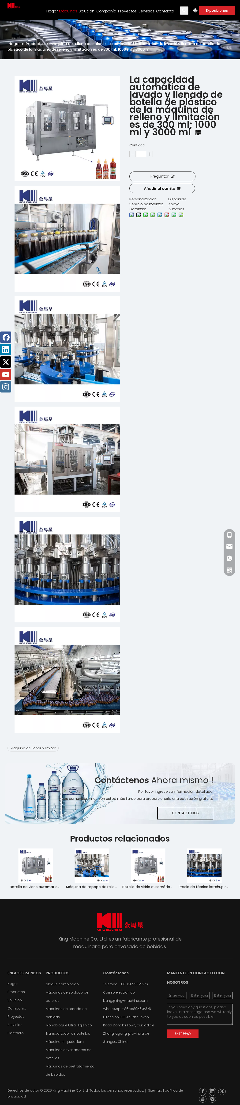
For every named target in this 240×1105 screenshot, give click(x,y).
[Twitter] (5, 362)
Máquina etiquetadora (65, 1041)
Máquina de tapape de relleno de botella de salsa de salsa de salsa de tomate (35, 886)
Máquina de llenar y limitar (33, 748)
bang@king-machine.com (125, 1000)
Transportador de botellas (68, 1033)
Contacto (16, 1033)
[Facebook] (5, 337)
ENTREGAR (183, 1033)
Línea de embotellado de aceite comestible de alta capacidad (204, 886)
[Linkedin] (5, 349)
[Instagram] (5, 386)
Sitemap (155, 1090)
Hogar (13, 983)
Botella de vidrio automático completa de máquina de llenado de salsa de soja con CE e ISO (92, 886)
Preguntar (159, 176)
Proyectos (16, 1016)
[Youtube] (5, 374)
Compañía (17, 1008)
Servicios (15, 1024)
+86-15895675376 (136, 1008)
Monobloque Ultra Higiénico (69, 1025)
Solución (15, 1000)
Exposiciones (217, 10)
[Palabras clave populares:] (184, 10)
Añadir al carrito (159, 188)
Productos (16, 992)
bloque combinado (62, 984)
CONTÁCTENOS (185, 813)
